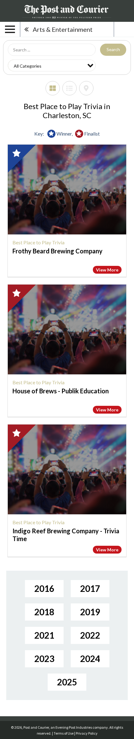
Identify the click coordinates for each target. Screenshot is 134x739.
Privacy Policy (87, 733)
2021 (44, 635)
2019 (90, 612)
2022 (90, 635)
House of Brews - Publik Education (60, 391)
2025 (67, 682)
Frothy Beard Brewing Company (57, 251)
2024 (90, 658)
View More (107, 269)
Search (113, 49)
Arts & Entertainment (63, 29)
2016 (44, 588)
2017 (90, 588)
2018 (44, 612)
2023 (44, 658)
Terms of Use (64, 733)
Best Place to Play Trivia (38, 242)
